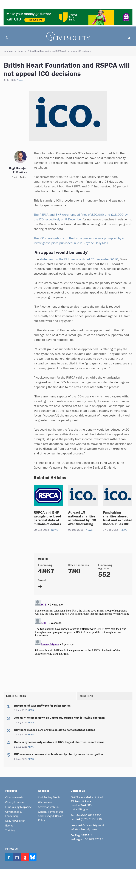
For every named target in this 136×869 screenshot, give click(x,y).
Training (10, 830)
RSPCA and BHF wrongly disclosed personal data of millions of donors (47, 518)
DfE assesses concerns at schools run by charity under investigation (58, 754)
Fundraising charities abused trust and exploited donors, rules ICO (117, 518)
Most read (86, 695)
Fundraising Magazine (18, 807)
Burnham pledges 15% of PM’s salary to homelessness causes (54, 730)
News (20, 51)
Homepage (8, 51)
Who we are (45, 802)
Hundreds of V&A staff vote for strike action (42, 706)
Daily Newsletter (15, 820)
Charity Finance (14, 802)
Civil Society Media (49, 797)
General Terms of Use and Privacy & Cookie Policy (50, 816)
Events (9, 825)
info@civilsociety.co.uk (84, 829)
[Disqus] (83, 642)
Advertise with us (48, 807)
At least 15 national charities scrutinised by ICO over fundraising (82, 518)
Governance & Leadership (13, 814)
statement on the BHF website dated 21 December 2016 (79, 259)
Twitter (23, 177)
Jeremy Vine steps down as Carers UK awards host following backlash (59, 718)
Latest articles (16, 695)
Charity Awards (14, 797)
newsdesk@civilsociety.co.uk (87, 825)
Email (14, 177)
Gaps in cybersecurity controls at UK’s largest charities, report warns (59, 742)
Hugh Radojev (18, 168)
